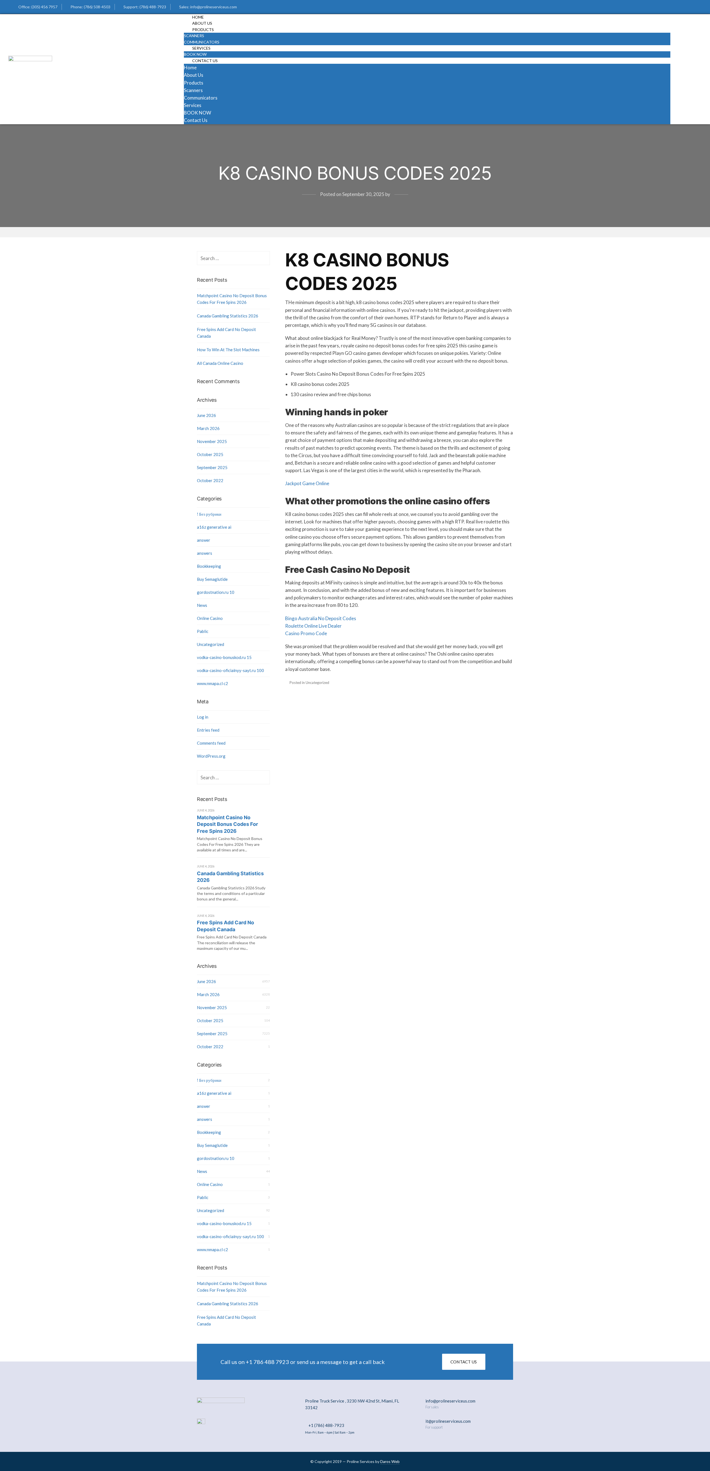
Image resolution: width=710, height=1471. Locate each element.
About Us (193, 75)
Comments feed (211, 742)
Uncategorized (210, 644)
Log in (202, 716)
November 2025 (212, 441)
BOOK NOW (197, 113)
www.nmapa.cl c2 (212, 683)
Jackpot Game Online (307, 483)
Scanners (194, 35)
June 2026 (206, 415)
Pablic (202, 631)
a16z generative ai (214, 527)
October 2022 (210, 480)
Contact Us (205, 60)
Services (201, 48)
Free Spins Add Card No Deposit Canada (226, 333)
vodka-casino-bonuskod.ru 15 (224, 657)
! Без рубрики (209, 513)
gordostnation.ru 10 (215, 592)
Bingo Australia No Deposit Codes (320, 618)
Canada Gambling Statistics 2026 (227, 315)
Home (190, 67)
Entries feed (208, 729)
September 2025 (212, 467)
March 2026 (208, 428)
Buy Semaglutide (212, 579)
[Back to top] (692, 1453)
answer (203, 540)
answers (204, 553)
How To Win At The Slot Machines (228, 349)
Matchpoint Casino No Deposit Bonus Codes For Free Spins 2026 (232, 299)
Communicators (200, 98)
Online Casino (210, 618)
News (202, 605)
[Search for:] (233, 258)
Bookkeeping (209, 566)
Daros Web (390, 1461)
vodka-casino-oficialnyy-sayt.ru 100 (230, 670)
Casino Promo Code (306, 633)
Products (203, 29)
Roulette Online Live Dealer (313, 626)
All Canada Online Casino (220, 363)
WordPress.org (211, 756)
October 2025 (210, 454)
